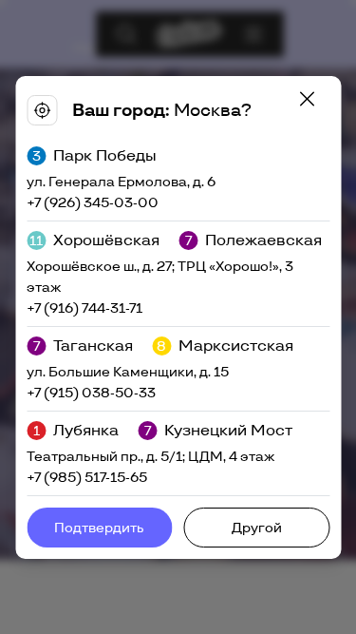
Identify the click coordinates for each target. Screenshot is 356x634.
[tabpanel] (178, 317)
